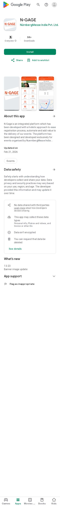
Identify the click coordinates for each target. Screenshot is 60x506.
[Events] (10, 160)
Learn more (19, 208)
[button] (15, 41)
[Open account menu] (54, 5)
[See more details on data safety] (15, 249)
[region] (30, 39)
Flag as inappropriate (19, 283)
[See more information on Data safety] (54, 170)
